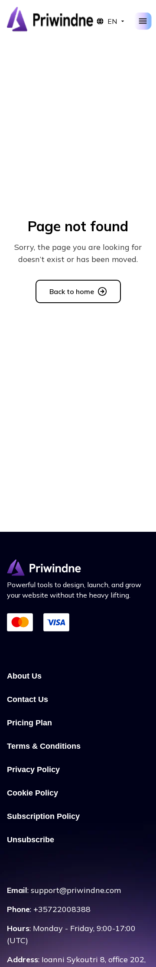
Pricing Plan (29, 722)
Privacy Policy (33, 769)
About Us (24, 676)
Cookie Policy (32, 793)
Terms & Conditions (44, 746)
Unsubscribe (30, 839)
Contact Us (27, 699)
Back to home (71, 291)
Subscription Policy (43, 816)
